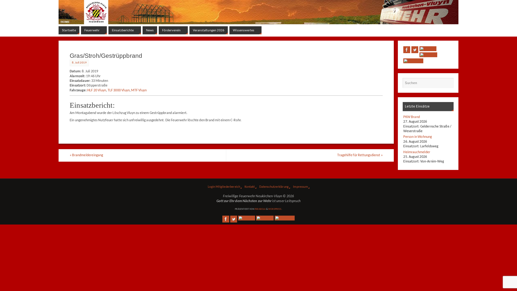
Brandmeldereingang (86, 155)
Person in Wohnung (417, 137)
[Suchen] (449, 83)
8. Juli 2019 (79, 62)
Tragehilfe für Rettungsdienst (360, 155)
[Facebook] (406, 49)
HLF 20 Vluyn (96, 90)
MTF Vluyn (139, 90)
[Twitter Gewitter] (414, 49)
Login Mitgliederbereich (224, 187)
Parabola (260, 209)
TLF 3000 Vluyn (119, 90)
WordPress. (275, 209)
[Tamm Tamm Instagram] (413, 60)
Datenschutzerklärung (274, 187)
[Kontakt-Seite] (427, 48)
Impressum (300, 187)
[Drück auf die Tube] (428, 54)
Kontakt (250, 187)
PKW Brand (411, 117)
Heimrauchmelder (416, 152)
